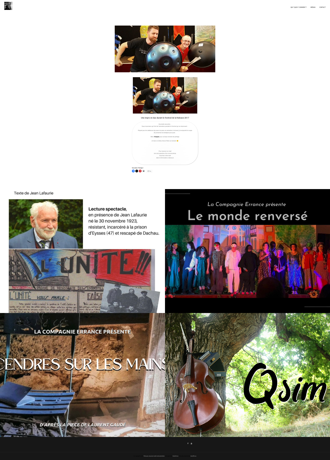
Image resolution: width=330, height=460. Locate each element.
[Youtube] (191, 443)
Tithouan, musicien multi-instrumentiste (154, 456)
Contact (322, 7)
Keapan (156, 137)
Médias (312, 7)
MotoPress (175, 456)
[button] (165, 95)
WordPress (193, 456)
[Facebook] (187, 443)
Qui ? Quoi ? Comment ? (299, 7)
